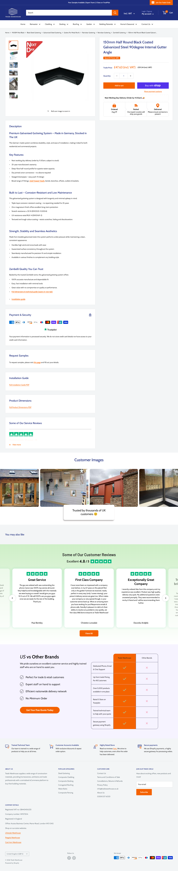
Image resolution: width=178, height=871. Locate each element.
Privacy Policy (102, 785)
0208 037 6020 (103, 796)
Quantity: (107, 76)
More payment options (153, 91)
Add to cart (119, 85)
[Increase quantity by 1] (130, 76)
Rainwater (34, 24)
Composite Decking (65, 781)
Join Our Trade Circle (163, 2)
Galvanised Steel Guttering (52, 33)
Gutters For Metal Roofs (72, 33)
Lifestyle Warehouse (13, 833)
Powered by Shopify (12, 863)
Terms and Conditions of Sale (108, 777)
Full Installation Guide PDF (19, 385)
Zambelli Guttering (119, 33)
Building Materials (106, 24)
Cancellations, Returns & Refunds (110, 781)
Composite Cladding (66, 777)
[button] (12, 598)
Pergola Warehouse (12, 837)
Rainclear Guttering (88, 33)
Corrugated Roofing (65, 785)
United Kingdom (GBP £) (15, 854)
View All (89, 633)
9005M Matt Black (18, 33)
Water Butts (62, 789)
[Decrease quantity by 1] (116, 76)
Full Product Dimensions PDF (20, 407)
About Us (101, 792)
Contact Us (146, 24)
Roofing (76, 24)
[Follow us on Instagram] (74, 858)
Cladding (48, 24)
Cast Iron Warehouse (13, 842)
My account (147, 14)
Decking (62, 24)
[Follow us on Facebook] (69, 858)
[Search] (115, 13)
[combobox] (69, 13)
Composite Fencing (65, 792)
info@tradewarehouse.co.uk (107, 789)
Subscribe (144, 792)
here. (115, 748)
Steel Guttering (64, 773)
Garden (89, 24)
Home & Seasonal (127, 24)
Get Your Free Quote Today (39, 710)
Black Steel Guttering (34, 33)
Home (22, 24)
